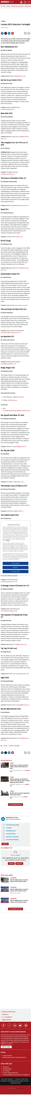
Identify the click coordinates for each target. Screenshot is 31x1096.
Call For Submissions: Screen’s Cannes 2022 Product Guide (19, 880)
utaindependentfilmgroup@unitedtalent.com (16, 410)
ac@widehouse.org (19, 76)
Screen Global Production (10, 1073)
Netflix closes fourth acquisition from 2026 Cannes (20, 793)
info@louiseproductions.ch (9, 581)
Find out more (6, 1047)
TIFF (4, 6)
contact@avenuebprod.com (9, 611)
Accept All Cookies (15, 571)
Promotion (13, 878)
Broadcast (6, 1067)
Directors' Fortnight (14, 745)
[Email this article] (12, 33)
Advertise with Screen (8, 1011)
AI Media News (7, 1069)
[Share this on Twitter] (5, 33)
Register (19, 863)
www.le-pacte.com (17, 237)
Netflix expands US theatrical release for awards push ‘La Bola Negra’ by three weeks (20, 780)
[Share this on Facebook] (2, 33)
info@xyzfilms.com (18, 482)
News (12, 763)
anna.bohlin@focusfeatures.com (11, 332)
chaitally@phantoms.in (22, 705)
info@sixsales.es (12, 400)
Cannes (3, 21)
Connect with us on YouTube (20, 1025)
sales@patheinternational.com (19, 205)
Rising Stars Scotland (17, 6)
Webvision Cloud (19, 1088)
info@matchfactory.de (7, 174)
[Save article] (28, 33)
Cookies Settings (15, 563)
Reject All (15, 567)
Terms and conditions (7, 1079)
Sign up (5, 844)
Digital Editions (6, 1019)
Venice (8, 6)
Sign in (8, 30)
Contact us (5, 1014)
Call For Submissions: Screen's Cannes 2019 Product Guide (19, 901)
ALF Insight (6, 1071)
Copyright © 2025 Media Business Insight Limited (14, 1081)
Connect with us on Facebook (3, 1025)
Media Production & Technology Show (14, 1057)
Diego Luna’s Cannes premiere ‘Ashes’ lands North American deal (19, 766)
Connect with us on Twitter (9, 1025)
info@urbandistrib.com (8, 109)
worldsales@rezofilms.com (21, 674)
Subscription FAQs (15, 1083)
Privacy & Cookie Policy (21, 1079)
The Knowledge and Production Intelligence (16, 1075)
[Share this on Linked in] (9, 33)
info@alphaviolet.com (20, 644)
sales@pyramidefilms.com (8, 364)
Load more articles (15, 804)
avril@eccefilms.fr (18, 511)
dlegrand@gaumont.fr (19, 446)
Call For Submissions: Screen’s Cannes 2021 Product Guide (19, 890)
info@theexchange (18, 397)
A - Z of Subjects (7, 1017)
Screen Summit (7, 1055)
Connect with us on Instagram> (26, 1025)
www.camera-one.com (21, 305)
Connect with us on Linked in (15, 1025)
